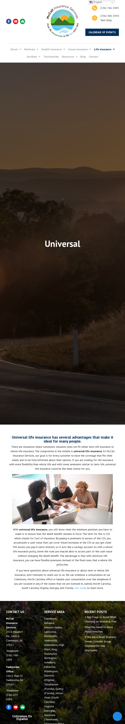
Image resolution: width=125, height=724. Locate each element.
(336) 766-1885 (109, 8)
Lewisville (50, 632)
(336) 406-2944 (109, 16)
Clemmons (50, 618)
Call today (80, 588)
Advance (49, 623)
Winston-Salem (53, 627)
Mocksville (50, 636)
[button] (8, 21)
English (97, 2)
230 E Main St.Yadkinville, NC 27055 (14, 680)
